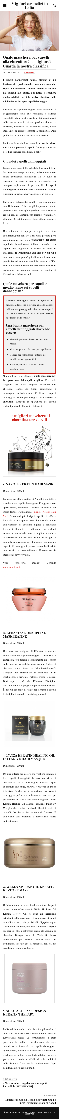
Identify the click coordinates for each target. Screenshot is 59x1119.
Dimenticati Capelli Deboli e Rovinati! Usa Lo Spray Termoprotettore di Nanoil (30, 1101)
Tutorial (29, 72)
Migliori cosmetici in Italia (29, 5)
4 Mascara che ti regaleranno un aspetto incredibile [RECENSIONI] (25, 1085)
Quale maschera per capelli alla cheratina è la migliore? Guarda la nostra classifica (27, 61)
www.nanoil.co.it (11, 567)
